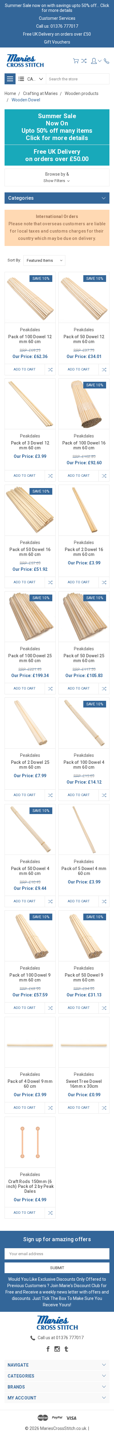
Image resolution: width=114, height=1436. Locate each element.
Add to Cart (25, 369)
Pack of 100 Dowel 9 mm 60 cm (29, 977)
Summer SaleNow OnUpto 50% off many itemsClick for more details (57, 127)
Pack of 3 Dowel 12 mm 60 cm (30, 445)
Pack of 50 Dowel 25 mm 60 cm (84, 658)
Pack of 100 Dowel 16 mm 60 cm (84, 445)
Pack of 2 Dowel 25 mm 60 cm (30, 765)
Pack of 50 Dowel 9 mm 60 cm (84, 977)
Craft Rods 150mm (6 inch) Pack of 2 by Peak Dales (30, 1186)
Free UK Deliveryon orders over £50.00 (56, 155)
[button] (57, 177)
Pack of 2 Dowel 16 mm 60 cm (84, 552)
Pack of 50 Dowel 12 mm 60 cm (84, 339)
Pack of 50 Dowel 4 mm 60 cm (30, 871)
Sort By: (14, 260)
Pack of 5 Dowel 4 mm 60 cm (83, 871)
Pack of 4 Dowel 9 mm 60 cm (30, 1084)
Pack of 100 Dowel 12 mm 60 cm (30, 339)
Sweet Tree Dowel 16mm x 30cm (84, 1084)
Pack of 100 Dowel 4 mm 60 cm (84, 765)
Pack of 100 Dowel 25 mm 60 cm (30, 658)
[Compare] (84, 61)
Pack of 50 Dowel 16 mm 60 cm (29, 552)
